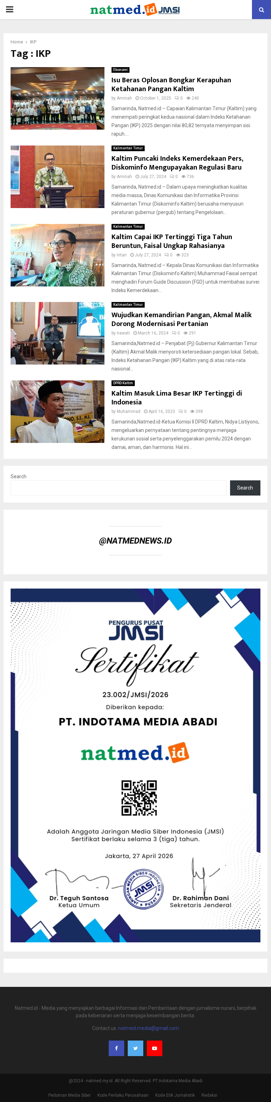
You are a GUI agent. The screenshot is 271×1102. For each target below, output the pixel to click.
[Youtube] (154, 1048)
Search (18, 476)
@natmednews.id (135, 541)
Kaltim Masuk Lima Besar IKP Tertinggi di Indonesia (177, 397)
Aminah (124, 98)
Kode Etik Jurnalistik (175, 1095)
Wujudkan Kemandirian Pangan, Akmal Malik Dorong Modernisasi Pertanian (182, 319)
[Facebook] (116, 1048)
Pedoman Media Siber (69, 1095)
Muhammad (128, 411)
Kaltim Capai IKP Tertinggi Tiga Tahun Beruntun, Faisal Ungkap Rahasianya (172, 241)
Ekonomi (120, 70)
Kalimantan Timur (128, 148)
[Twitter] (135, 1048)
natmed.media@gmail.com (148, 1028)
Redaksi (209, 1095)
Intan (122, 255)
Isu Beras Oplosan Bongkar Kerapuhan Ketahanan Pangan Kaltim (171, 84)
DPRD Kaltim (123, 383)
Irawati (123, 333)
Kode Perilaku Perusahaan (123, 1095)
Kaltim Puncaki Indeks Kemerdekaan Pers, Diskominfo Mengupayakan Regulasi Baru (177, 163)
